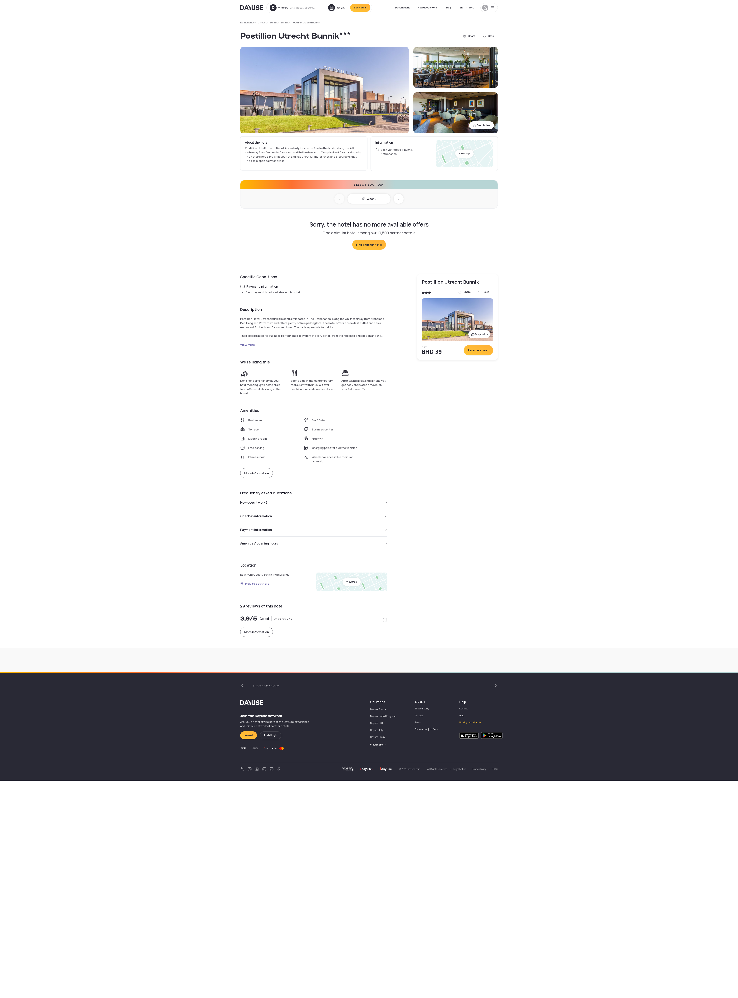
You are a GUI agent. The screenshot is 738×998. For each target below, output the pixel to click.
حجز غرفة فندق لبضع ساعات (266, 685)
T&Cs (495, 769)
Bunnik (274, 22)
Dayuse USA (376, 723)
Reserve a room (478, 350)
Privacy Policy (479, 769)
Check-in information (256, 516)
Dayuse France (378, 709)
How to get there (257, 583)
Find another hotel (369, 245)
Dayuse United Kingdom (383, 716)
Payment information (256, 530)
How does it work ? (428, 7)
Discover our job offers (426, 729)
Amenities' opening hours (259, 543)
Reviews (419, 715)
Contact (463, 708)
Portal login (270, 735)
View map (464, 153)
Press (418, 722)
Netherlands (247, 22)
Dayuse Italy (376, 730)
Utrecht (262, 22)
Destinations (402, 7)
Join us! (248, 735)
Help (448, 7)
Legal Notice (459, 769)
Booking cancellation (470, 722)
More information (256, 473)
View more (247, 345)
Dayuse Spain (377, 737)
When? (371, 199)
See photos (483, 125)
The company (422, 708)
